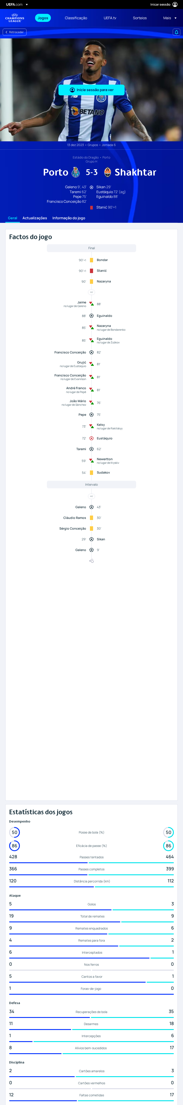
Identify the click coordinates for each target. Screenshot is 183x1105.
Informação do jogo (68, 218)
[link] (43, 18)
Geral (12, 218)
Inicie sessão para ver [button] (95, 89)
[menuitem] (46, 18)
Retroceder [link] (16, 32)
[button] (168, 18)
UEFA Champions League (14, 18)
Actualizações (35, 218)
